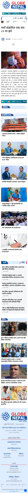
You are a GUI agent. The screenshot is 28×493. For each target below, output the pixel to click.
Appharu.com (15, 491)
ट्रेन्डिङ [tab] (23, 262)
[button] (25, 18)
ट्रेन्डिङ (4, 319)
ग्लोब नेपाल (8, 39)
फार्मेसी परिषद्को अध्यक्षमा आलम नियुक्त (13, 182)
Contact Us (24, 485)
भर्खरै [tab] (4, 262)
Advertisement (13, 484)
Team (7, 484)
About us (2, 485)
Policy (19, 484)
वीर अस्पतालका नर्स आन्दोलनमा (11, 228)
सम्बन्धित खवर (6, 115)
